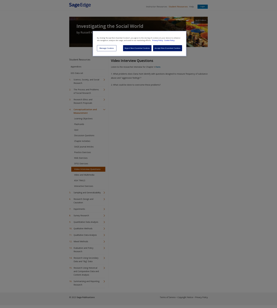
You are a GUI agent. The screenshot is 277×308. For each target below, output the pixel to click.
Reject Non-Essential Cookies (137, 48)
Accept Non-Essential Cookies (167, 48)
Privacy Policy (157, 40)
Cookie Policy (169, 40)
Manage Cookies (107, 48)
